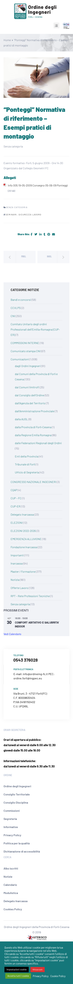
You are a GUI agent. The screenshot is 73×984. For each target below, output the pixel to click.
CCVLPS (16, 307)
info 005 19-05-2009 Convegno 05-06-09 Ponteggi (38, 185)
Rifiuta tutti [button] (38, 969)
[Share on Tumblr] (45, 234)
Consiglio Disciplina (16, 802)
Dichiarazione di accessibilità (22, 851)
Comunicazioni (20, 359)
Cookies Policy (13, 909)
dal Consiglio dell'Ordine (29, 395)
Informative (11, 827)
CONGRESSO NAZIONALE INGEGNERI (33, 481)
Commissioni (12, 810)
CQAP (14, 490)
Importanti (17, 555)
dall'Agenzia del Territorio (30, 403)
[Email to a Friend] (53, 234)
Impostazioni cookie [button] (17, 969)
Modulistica (11, 892)
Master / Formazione (23, 571)
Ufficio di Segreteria (27, 472)
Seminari (11, 214)
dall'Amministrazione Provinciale (34, 411)
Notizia (15, 579)
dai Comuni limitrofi (27, 387)
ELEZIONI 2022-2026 (23, 530)
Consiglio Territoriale (17, 794)
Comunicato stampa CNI (25, 351)
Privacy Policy (12, 835)
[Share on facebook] (32, 234)
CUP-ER (15, 506)
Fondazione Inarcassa (24, 547)
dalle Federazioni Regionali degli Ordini (38, 443)
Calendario (10, 884)
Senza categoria (20, 604)
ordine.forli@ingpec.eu (27, 678)
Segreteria (10, 818)
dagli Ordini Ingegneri (28, 366)
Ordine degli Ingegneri (17, 786)
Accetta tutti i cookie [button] (18, 975)
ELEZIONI (17, 522)
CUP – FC (16, 498)
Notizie (8, 876)
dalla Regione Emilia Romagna (33, 435)
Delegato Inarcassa (22, 514)
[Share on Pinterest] (49, 234)
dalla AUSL (21, 419)
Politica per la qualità (17, 843)
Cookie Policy (58, 976)
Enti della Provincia (26, 456)
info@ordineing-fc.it (35, 674)
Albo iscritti (11, 868)
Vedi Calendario (12, 634)
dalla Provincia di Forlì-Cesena (33, 427)
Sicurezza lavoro (30, 214)
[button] (56, 25)
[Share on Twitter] (36, 234)
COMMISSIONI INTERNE (25, 343)
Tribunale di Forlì (25, 464)
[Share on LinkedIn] (40, 234)
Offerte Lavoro (19, 587)
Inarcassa (17, 563)
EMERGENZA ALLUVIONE (26, 539)
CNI (13, 316)
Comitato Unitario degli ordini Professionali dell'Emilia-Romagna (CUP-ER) (35, 329)
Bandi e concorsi (21, 299)
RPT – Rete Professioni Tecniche (30, 596)
